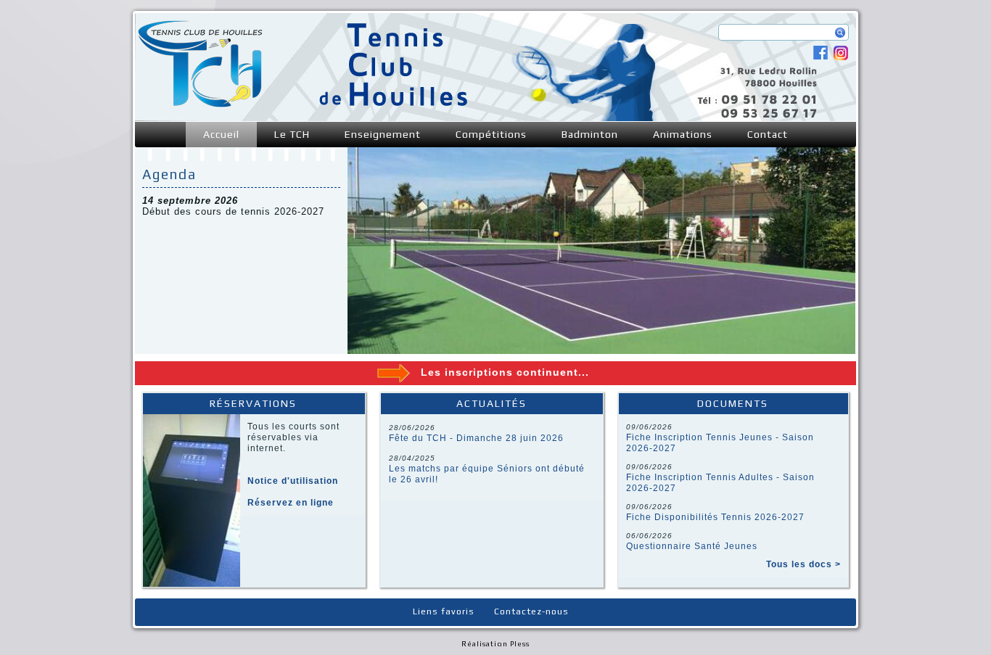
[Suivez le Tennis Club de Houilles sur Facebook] (820, 56)
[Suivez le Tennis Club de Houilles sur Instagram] (841, 57)
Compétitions (491, 134)
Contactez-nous (531, 611)
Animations (682, 134)
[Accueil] (200, 104)
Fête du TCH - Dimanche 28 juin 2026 (476, 438)
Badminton (590, 134)
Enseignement (383, 134)
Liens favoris (443, 611)
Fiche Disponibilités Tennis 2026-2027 (715, 517)
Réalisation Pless (495, 644)
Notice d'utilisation (292, 481)
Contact (767, 134)
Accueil (221, 134)
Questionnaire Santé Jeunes (691, 546)
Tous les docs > (803, 564)
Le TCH (292, 134)
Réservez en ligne (290, 503)
